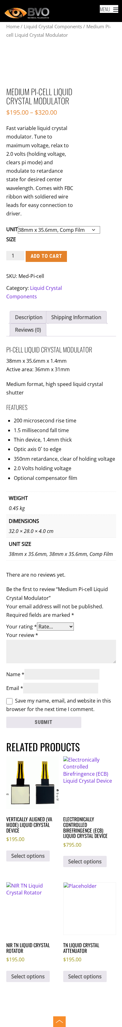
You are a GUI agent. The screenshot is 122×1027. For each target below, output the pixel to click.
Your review (22, 635)
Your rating (21, 626)
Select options (28, 855)
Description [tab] (29, 317)
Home (12, 26)
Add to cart (46, 256)
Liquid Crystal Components (53, 26)
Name (15, 674)
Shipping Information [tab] (76, 317)
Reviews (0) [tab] (28, 329)
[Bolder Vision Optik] (61, 14)
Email (14, 688)
